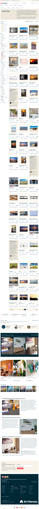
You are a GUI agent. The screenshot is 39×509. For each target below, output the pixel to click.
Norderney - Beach (32, 162)
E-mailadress (19, 464)
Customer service (23, 486)
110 (23, 309)
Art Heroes (31, 486)
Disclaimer (17, 505)
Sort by (37, 21)
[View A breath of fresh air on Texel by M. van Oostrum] (1, 346)
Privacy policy (26, 505)
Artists (11, 5)
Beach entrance (28, 13)
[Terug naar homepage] (4, 3)
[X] (8, 496)
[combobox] (17, 3)
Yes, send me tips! (20, 468)
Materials (15, 5)
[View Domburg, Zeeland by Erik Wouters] (21, 341)
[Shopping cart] (37, 3)
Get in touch (35, 481)
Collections (6, 5)
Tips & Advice (20, 5)
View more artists (34, 320)
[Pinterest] (6, 496)
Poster (25, 452)
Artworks (2, 5)
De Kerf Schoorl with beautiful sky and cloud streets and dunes (13, 247)
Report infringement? (21, 505)
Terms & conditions (13, 505)
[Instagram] (5, 496)
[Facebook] (7, 496)
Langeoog (11, 99)
